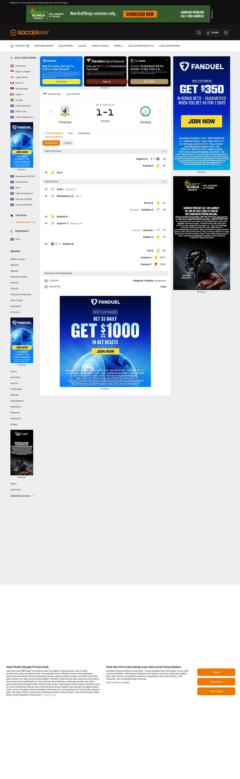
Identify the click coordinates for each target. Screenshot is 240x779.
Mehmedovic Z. (65, 196)
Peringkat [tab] (84, 133)
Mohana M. (76, 223)
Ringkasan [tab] (51, 143)
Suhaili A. (135, 209)
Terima (216, 672)
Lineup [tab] (68, 143)
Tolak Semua (216, 681)
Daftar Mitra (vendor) (118, 682)
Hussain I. (148, 230)
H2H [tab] (70, 133)
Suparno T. (63, 223)
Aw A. (78, 196)
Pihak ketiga (49, 694)
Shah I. (60, 189)
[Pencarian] (199, 32)
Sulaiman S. (147, 209)
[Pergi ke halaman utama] (36, 33)
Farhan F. (137, 230)
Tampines (65, 122)
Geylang (145, 122)
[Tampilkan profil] (65, 111)
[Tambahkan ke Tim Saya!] (51, 111)
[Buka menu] (226, 32)
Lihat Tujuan (216, 691)
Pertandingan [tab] (54, 133)
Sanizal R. (70, 189)
